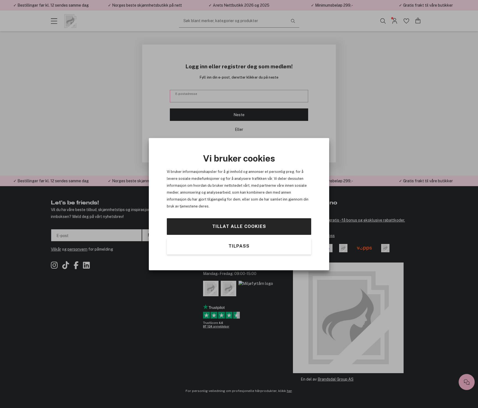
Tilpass (239, 245)
